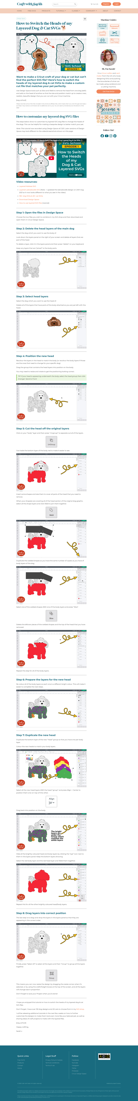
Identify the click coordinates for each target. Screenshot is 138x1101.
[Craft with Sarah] (29, 4)
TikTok (74, 1068)
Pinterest (75, 1071)
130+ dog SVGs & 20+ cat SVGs (31, 196)
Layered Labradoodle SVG (29, 190)
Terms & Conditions (52, 1063)
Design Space (21, 18)
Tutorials (60, 11)
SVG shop (80, 1009)
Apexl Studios (117, 1083)
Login (117, 4)
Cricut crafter (107, 73)
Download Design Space (29, 199)
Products (46, 11)
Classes (75, 11)
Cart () (95, 4)
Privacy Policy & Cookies (54, 1060)
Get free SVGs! (108, 91)
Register (106, 4)
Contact (117, 11)
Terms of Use (50, 1065)
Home (19, 11)
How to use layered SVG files (30, 203)
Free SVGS (32, 11)
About (105, 11)
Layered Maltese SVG (27, 186)
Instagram (75, 1065)
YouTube (75, 1063)
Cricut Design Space (79, 1074)
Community (91, 11)
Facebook (75, 1060)
